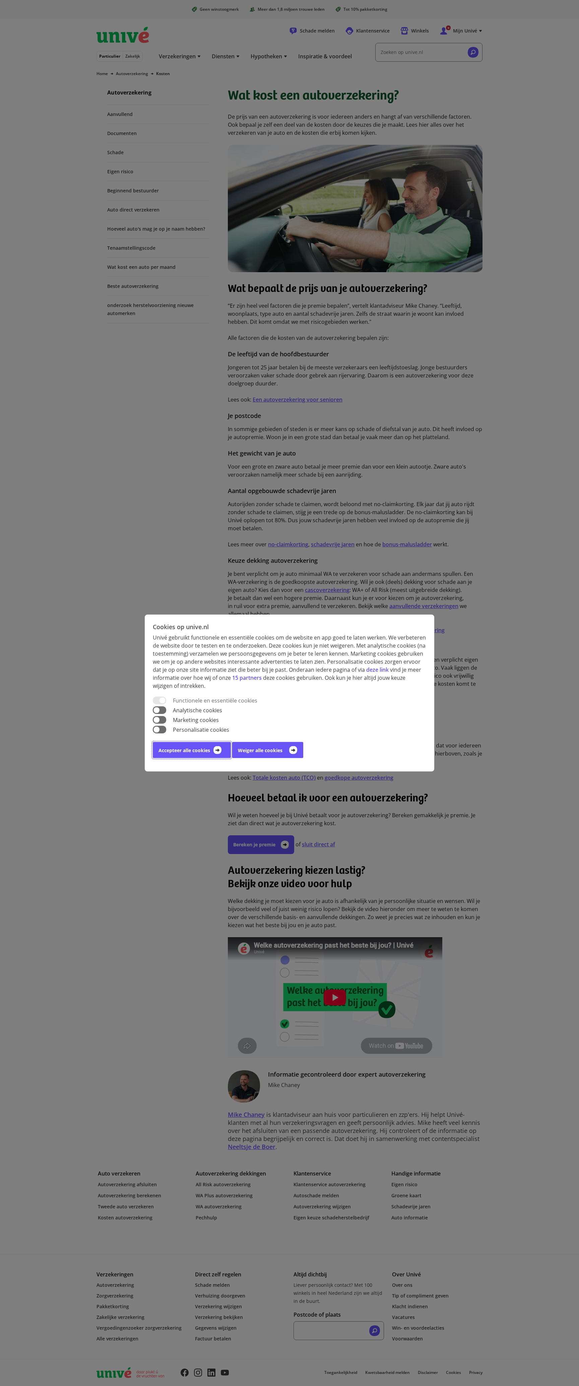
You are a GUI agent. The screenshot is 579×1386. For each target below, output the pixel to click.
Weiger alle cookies (260, 750)
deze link (377, 669)
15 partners (247, 677)
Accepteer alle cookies (184, 750)
